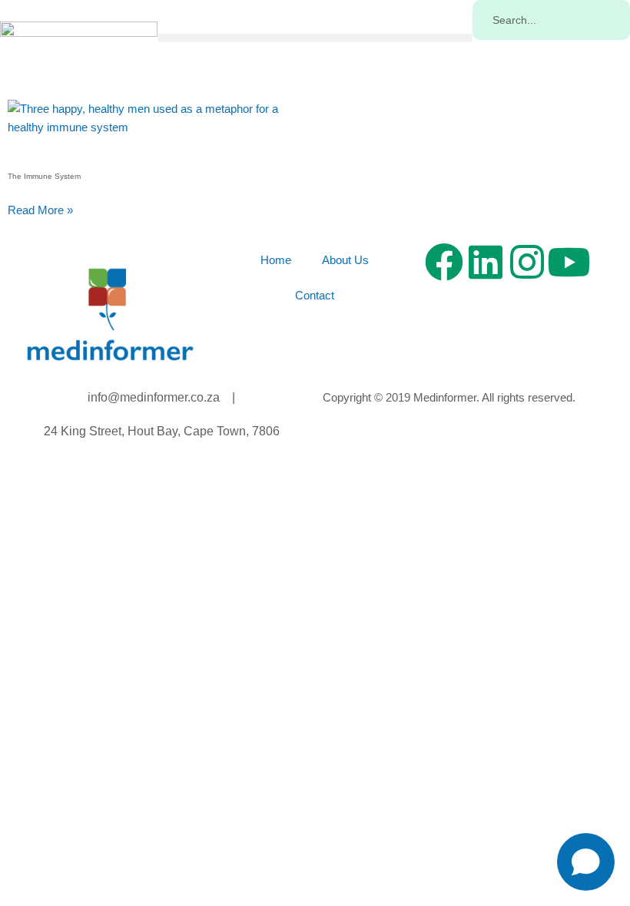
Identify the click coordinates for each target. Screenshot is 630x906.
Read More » (40, 210)
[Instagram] (527, 262)
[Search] (490, 58)
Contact (314, 295)
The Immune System (44, 176)
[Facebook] (444, 262)
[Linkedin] (485, 262)
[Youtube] (568, 262)
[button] (315, 38)
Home (275, 259)
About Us (345, 259)
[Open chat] (586, 862)
